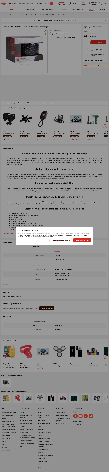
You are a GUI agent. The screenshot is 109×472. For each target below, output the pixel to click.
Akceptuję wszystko (82, 240)
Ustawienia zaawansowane (61, 240)
